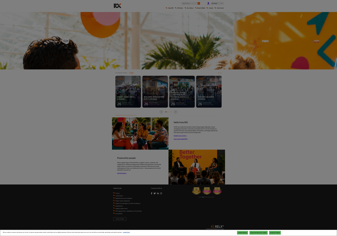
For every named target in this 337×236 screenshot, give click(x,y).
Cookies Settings (242, 232)
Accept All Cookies (275, 232)
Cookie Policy (126, 232)
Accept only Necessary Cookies (258, 232)
